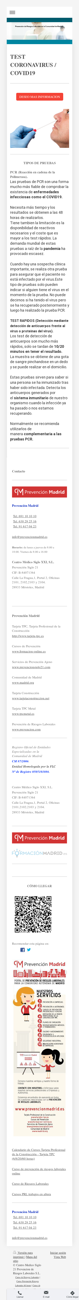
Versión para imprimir (23, 1255)
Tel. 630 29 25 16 (24, 521)
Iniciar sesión (58, 1253)
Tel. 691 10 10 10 (24, 516)
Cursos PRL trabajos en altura (31, 1194)
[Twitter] (29, 950)
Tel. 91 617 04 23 (24, 526)
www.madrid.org (23, 682)
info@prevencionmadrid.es (29, 537)
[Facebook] (22, 950)
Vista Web (60, 1257)
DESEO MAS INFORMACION (39, 97)
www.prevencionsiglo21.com (31, 667)
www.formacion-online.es (29, 651)
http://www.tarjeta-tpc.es (28, 636)
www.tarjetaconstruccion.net (30, 698)
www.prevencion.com (26, 729)
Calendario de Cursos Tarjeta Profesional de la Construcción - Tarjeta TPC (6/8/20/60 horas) (38, 1154)
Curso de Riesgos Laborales (30, 1183)
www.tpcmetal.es (23, 713)
